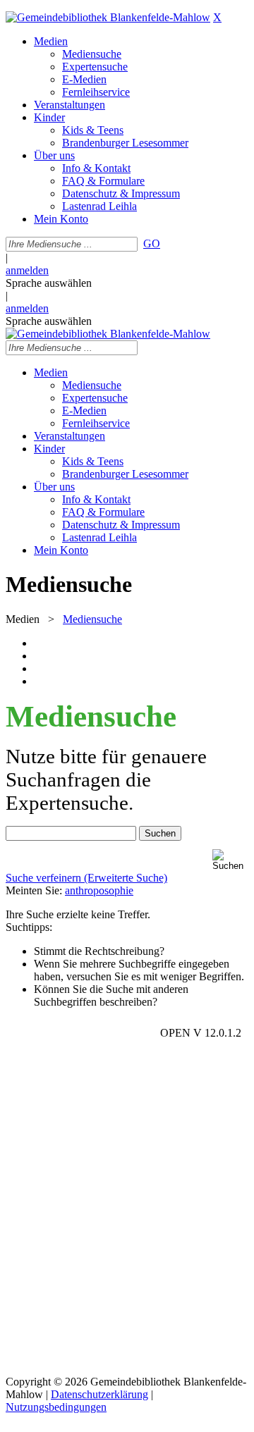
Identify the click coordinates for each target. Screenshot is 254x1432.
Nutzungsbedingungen (56, 1407)
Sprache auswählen (49, 283)
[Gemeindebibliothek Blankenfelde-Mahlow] (108, 17)
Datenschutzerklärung (99, 1394)
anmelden (27, 270)
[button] (230, 860)
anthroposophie (99, 890)
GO (151, 243)
